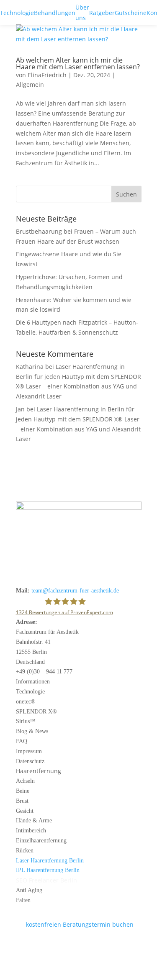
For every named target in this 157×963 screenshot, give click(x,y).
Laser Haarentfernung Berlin (50, 860)
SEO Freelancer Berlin (46, 880)
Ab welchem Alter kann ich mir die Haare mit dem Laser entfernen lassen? (78, 63)
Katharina (30, 367)
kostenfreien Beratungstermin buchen (75, 924)
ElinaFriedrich (47, 75)
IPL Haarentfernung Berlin (48, 870)
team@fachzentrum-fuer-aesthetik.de (75, 590)
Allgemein (30, 84)
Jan (20, 409)
